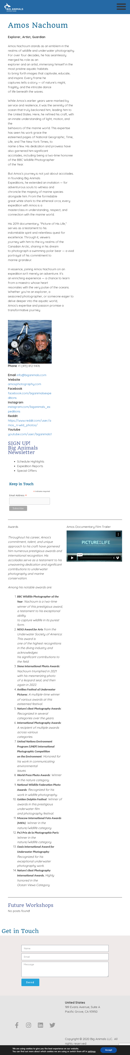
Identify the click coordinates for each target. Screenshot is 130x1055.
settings (91, 1051)
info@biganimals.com (31, 375)
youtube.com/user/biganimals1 (30, 434)
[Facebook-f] (17, 1025)
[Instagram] (29, 1025)
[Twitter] (52, 1025)
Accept (108, 1050)
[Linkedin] (40, 1025)
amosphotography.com (24, 384)
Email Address (18, 495)
